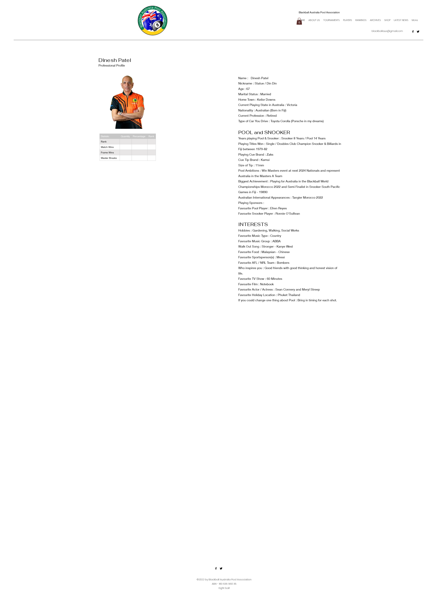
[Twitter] (418, 31)
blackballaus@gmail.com (387, 31)
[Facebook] (413, 31)
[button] (299, 21)
